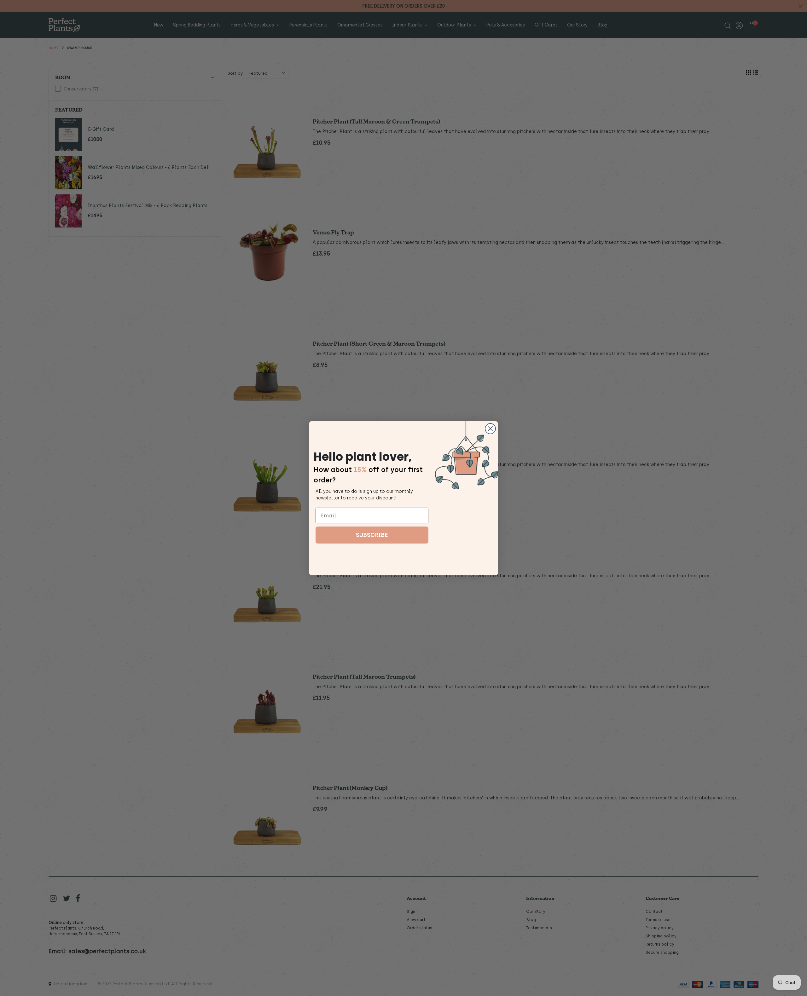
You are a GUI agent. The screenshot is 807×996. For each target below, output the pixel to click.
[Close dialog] (490, 428)
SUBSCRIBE (372, 535)
